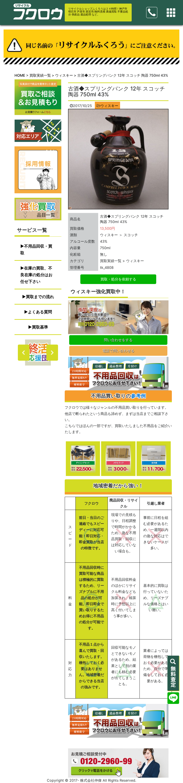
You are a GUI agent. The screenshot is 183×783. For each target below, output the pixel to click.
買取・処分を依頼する (118, 279)
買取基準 (40, 327)
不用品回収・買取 (36, 249)
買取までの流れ (40, 296)
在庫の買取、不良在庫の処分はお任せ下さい (36, 275)
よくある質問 (40, 311)
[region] (38, 352)
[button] (38, 352)
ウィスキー (109, 105)
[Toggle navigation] (170, 12)
